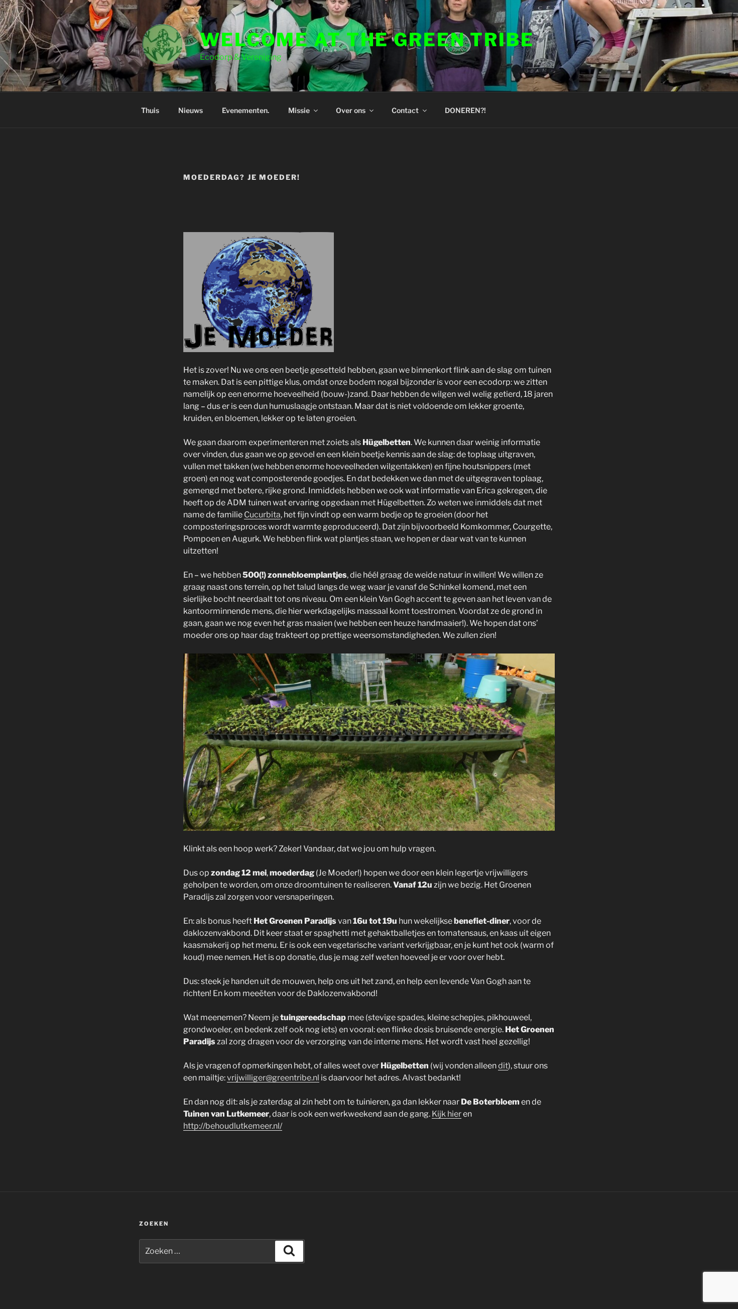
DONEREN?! (465, 110)
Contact (405, 110)
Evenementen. (245, 110)
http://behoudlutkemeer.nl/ (232, 1126)
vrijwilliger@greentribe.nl (273, 1077)
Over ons (350, 110)
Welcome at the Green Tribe (367, 40)
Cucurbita (262, 514)
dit (503, 1065)
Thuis (150, 110)
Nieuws (190, 110)
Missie (299, 110)
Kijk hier (446, 1114)
